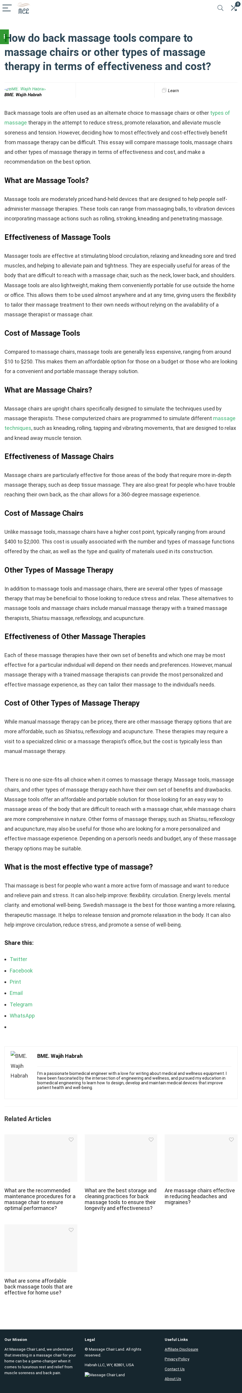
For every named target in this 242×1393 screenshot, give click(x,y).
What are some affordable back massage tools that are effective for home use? (38, 1287)
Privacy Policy (177, 1359)
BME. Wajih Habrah (23, 94)
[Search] (220, 8)
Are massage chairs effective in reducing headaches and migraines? (200, 1196)
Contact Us (175, 1369)
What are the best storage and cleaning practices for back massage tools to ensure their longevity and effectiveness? (120, 1199)
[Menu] (7, 8)
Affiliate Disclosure (181, 1349)
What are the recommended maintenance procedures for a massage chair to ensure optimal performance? (40, 1199)
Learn (173, 90)
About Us (173, 1379)
